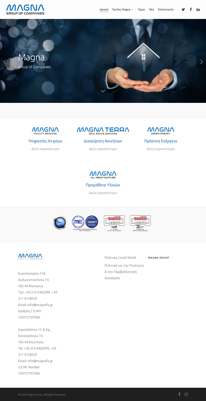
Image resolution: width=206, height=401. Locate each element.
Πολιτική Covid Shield (120, 257)
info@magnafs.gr (40, 305)
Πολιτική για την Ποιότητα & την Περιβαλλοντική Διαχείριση (124, 272)
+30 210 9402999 (37, 292)
